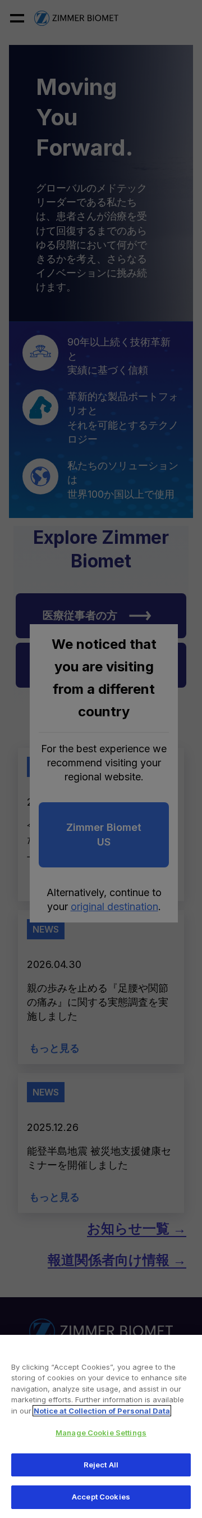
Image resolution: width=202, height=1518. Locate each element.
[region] (101, 1426)
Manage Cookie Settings (101, 1432)
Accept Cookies (101, 1496)
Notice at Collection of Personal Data (102, 1410)
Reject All (101, 1464)
